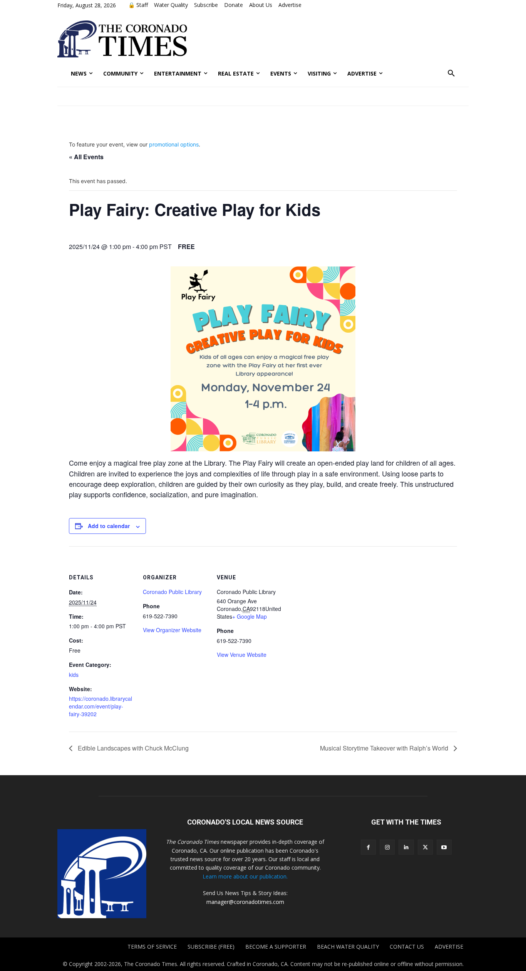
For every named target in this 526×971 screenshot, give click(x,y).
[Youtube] (444, 847)
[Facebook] (368, 847)
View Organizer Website (172, 630)
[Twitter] (425, 847)
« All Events (86, 156)
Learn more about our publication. (245, 876)
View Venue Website (241, 654)
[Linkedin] (406, 847)
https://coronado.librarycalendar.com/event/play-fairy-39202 (100, 706)
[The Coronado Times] (122, 38)
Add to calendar (109, 526)
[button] (451, 73)
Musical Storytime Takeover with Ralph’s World (385, 748)
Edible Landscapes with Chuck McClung (132, 748)
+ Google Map (249, 616)
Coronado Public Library (172, 592)
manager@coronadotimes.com (245, 901)
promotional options (174, 144)
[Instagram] (387, 847)
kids (74, 674)
